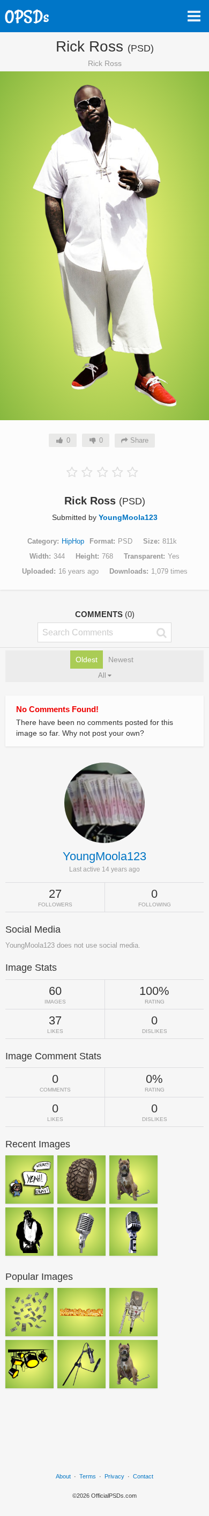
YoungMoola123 (128, 517)
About (63, 1476)
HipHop (73, 541)
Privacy (114, 1476)
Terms (87, 1476)
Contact (143, 1476)
